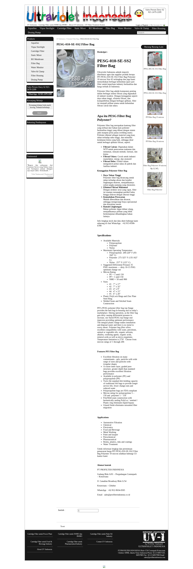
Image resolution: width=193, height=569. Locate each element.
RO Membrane (96, 28)
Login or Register (142, 25)
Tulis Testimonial (37, 174)
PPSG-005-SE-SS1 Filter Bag (155, 69)
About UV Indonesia (76, 25)
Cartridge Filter (64, 28)
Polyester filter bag (111, 178)
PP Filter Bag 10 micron (155, 141)
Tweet (62, 526)
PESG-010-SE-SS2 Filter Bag (89, 39)
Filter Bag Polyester (154, 190)
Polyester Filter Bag (72, 39)
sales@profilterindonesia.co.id (117, 495)
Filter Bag (110, 28)
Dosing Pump (34, 32)
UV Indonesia (32, 25)
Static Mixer (80, 28)
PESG (105, 308)
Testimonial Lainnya (49, 175)
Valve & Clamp (141, 28)
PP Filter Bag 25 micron (155, 117)
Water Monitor (124, 28)
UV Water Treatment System (95, 25)
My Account (156, 25)
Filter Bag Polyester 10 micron (154, 165)
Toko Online (96, 566)
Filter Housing (158, 28)
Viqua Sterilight (47, 28)
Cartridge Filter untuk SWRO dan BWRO (53, 25)
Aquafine (32, 28)
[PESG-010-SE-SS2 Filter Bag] (76, 87)
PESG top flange (121, 318)
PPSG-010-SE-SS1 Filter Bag (155, 93)
